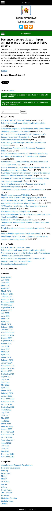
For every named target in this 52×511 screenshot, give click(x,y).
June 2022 (5, 415)
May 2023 (5, 385)
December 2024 (7, 332)
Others (4, 487)
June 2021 (5, 448)
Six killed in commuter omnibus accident (17, 220)
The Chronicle (6, 493)
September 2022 (7, 407)
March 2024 (6, 357)
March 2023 (6, 390)
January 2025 (6, 330)
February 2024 (7, 360)
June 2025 (5, 316)
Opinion (4, 484)
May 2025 (5, 319)
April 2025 (5, 321)
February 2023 (7, 393)
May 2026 (5, 286)
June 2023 (5, 382)
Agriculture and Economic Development (17, 465)
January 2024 (6, 363)
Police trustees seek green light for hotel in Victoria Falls (23, 123)
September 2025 (7, 308)
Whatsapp (5, 495)
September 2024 (7, 341)
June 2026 (5, 283)
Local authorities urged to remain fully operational (20, 234)
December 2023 (7, 366)
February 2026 (7, 294)
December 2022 (7, 399)
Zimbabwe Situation (9, 498)
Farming (4, 471)
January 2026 (6, 296)
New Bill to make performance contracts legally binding (22, 228)
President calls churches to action (14, 140)
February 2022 (7, 426)
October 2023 (6, 371)
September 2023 (7, 374)
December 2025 (7, 299)
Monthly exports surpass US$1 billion (16, 195)
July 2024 (5, 346)
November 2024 (7, 335)
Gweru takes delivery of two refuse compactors (20, 203)
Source (4, 71)
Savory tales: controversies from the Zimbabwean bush (23, 189)
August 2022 (6, 410)
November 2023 (7, 368)
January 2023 (6, 396)
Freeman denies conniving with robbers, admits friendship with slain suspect (25, 103)
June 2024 (5, 349)
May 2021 (5, 451)
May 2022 (5, 418)
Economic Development (10, 468)
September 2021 (7, 440)
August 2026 (6, 277)
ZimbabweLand (7, 501)
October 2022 (6, 404)
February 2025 (7, 327)
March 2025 (6, 324)
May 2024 (5, 352)
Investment (5, 473)
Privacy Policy (21, 509)
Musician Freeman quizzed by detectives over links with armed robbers (25, 96)
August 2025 (6, 310)
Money (4, 479)
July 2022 (5, 413)
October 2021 (6, 437)
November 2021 (7, 435)
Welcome (32, 509)
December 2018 (7, 454)
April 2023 (5, 388)
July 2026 (5, 280)
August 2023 (6, 377)
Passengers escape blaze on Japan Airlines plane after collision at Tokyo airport (24, 42)
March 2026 (6, 291)
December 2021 (7, 432)
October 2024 (6, 338)
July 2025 (5, 313)
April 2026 (5, 288)
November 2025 (7, 302)
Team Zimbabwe (26, 18)
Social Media (6, 490)
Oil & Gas (5, 482)
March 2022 (6, 424)
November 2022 (7, 401)
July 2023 (5, 379)
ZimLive (11, 91)
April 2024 (5, 355)
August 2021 (6, 443)
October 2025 (6, 305)
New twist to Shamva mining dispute (15, 211)
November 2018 (7, 457)
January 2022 (6, 429)
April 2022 (5, 421)
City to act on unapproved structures (15, 120)
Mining (3, 476)
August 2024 (6, 343)
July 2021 (5, 446)
